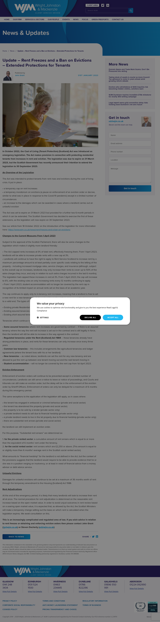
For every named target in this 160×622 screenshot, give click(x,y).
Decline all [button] (90, 317)
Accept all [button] (113, 317)
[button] (43, 317)
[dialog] (80, 311)
